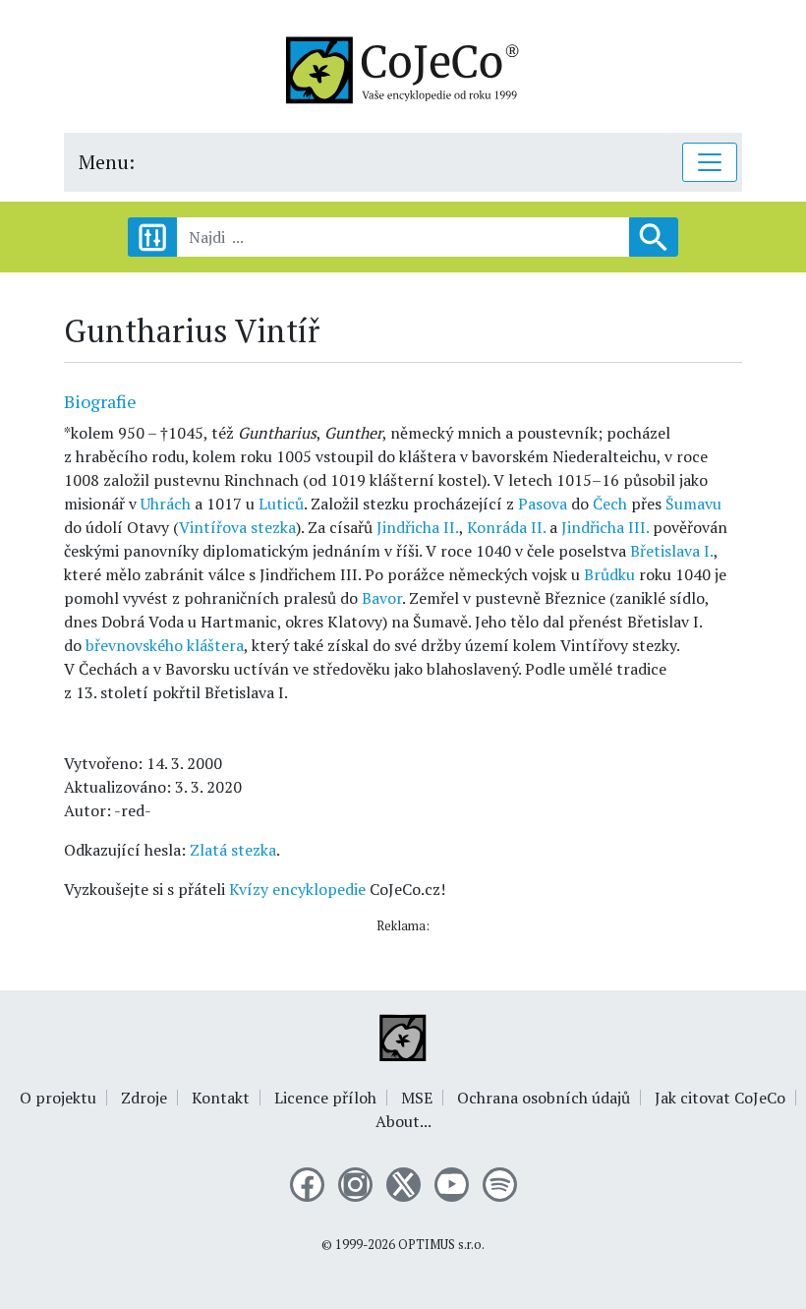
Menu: (107, 162)
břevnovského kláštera (165, 645)
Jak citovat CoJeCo (720, 1097)
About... (403, 1121)
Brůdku (609, 574)
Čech (610, 503)
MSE (416, 1097)
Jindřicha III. (605, 527)
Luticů (281, 503)
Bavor (382, 598)
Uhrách (166, 503)
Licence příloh (325, 1097)
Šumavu (693, 503)
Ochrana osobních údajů (543, 1097)
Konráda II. (506, 527)
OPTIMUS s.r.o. (441, 1244)
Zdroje (144, 1097)
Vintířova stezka (237, 527)
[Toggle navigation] (709, 162)
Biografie (100, 401)
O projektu (58, 1097)
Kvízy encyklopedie (297, 889)
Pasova (542, 503)
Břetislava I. (672, 551)
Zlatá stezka (233, 850)
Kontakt (221, 1097)
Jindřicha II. (417, 527)
